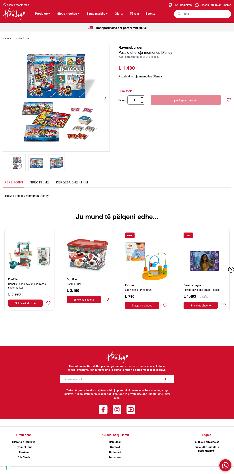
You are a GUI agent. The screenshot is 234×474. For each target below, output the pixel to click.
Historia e (23, 442)
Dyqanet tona (24, 447)
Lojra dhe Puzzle (20, 38)
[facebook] (103, 409)
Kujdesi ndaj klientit (115, 435)
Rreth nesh (24, 435)
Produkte (41, 13)
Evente (150, 13)
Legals (206, 435)
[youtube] (131, 409)
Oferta (119, 13)
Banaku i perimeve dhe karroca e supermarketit (27, 285)
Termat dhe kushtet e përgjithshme (206, 448)
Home (6, 38)
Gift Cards (24, 457)
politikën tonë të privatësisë (124, 394)
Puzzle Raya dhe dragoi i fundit (202, 289)
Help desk (115, 442)
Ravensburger (130, 47)
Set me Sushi (74, 284)
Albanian (216, 5)
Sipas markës (95, 13)
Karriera (24, 452)
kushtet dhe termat (159, 394)
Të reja (134, 13)
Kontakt (115, 447)
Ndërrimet (115, 452)
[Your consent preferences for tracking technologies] (6, 467)
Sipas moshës (67, 13)
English (227, 5)
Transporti (115, 457)
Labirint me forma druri (138, 289)
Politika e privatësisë (206, 442)
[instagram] (117, 409)
